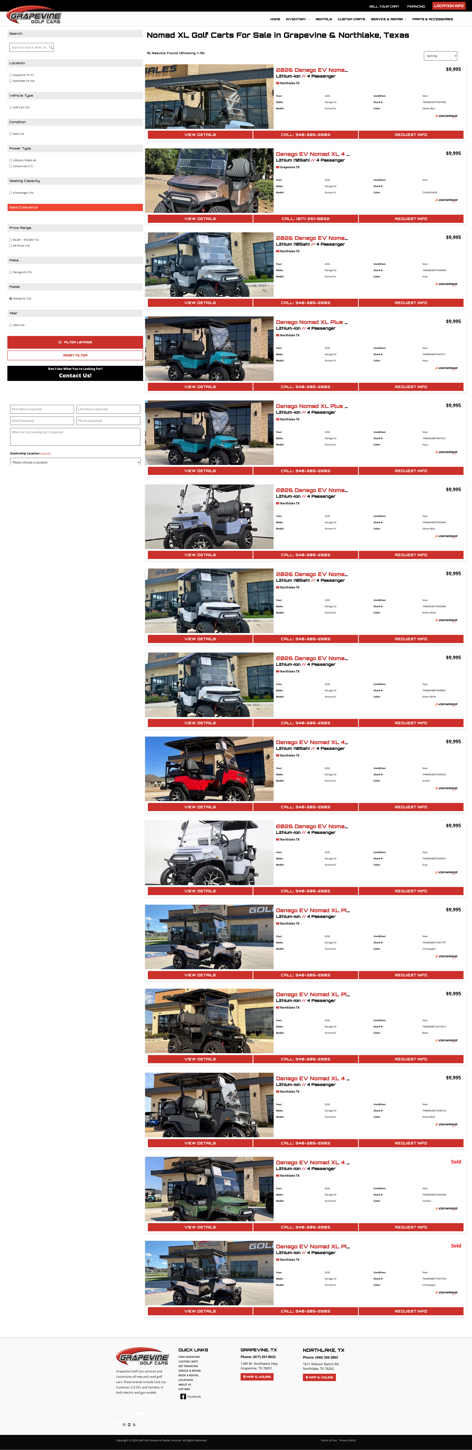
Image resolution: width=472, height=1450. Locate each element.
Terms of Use (329, 1440)
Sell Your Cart (384, 6)
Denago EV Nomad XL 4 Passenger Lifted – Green (348, 1162)
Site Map (184, 1389)
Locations (185, 1380)
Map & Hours (258, 1377)
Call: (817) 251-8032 (306, 219)
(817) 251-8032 (264, 1357)
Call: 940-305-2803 (305, 135)
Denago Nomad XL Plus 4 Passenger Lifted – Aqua (348, 322)
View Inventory (189, 1357)
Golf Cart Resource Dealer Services (159, 1440)
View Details (200, 135)
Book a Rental (188, 1375)
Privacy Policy (347, 1440)
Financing (416, 6)
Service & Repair (189, 1370)
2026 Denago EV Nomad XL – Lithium (331, 70)
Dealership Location (30, 453)
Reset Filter (75, 355)
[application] (308, 19)
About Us (184, 1384)
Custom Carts (188, 1361)
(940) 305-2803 (326, 1357)
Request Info (411, 135)
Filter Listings (77, 342)
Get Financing (188, 1366)
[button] (449, 6)
